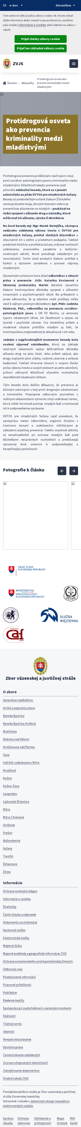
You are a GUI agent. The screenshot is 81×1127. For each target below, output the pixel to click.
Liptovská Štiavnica (16, 802)
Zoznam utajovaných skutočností (25, 1063)
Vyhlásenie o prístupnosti (42, 1120)
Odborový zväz (13, 969)
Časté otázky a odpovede (19, 914)
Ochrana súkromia (23, 1120)
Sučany (7, 848)
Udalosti (8, 1031)
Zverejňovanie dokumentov (21, 1070)
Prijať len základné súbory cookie (40, 48)
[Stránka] (7, 64)
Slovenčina (63, 5)
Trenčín (8, 856)
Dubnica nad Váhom (16, 739)
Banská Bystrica (13, 716)
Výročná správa (13, 1047)
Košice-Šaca (11, 786)
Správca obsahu (8, 1120)
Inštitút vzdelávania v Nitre (21, 763)
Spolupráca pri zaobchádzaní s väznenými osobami (37, 1008)
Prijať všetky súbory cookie (40, 39)
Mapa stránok (62, 1120)
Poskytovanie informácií (19, 977)
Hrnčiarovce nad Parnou (19, 747)
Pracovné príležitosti (17, 985)
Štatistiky (9, 907)
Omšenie (9, 825)
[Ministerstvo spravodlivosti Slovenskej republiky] (26, 593)
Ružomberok (11, 841)
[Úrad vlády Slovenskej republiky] (27, 570)
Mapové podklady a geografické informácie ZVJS (35, 953)
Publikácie (10, 992)
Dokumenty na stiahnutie (20, 922)
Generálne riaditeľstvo (18, 700)
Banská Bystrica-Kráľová (19, 723)
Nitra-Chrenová (13, 817)
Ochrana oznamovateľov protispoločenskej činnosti (38, 961)
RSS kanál (73, 1120)
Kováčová (9, 770)
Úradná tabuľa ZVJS (16, 1078)
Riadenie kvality (13, 1000)
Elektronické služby (16, 938)
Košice (7, 778)
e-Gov (13, 5)
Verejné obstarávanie (17, 1039)
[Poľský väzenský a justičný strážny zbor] (59, 615)
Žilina (7, 872)
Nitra (6, 809)
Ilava (6, 755)
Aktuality (27, 83)
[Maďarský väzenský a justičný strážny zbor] (11, 615)
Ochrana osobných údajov (20, 891)
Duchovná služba (14, 930)
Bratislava (10, 731)
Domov (12, 83)
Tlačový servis (12, 1024)
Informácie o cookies (32, 25)
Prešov (7, 833)
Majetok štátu (12, 946)
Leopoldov (10, 794)
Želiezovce (10, 864)
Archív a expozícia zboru (19, 708)
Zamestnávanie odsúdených (21, 1055)
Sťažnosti (9, 1016)
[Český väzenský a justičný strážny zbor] (71, 594)
